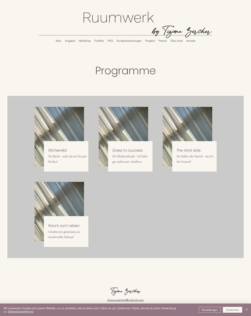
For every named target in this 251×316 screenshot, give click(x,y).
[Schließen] (246, 309)
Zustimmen (232, 310)
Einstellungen (210, 310)
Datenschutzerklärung (20, 311)
